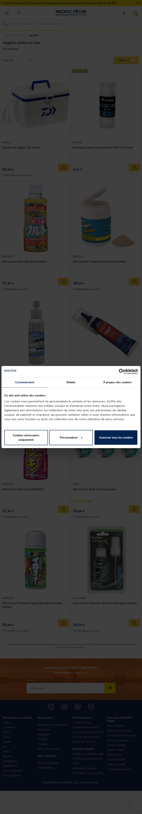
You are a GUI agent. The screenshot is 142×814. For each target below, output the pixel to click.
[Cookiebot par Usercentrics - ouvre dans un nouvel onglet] (121, 371)
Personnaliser (69, 437)
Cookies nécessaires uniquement (26, 437)
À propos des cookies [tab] (117, 382)
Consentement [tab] (24, 382)
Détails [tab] (71, 382)
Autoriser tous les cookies (116, 437)
